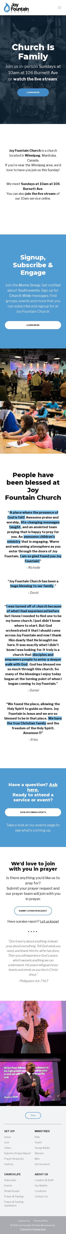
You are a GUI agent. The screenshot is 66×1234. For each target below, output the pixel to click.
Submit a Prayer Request (33, 911)
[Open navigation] (60, 8)
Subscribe (10, 1180)
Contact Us (41, 1196)
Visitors (8, 1164)
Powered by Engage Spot (33, 1229)
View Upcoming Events (33, 812)
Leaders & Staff (44, 1180)
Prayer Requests (14, 1158)
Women (39, 1153)
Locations (40, 1190)
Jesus (7, 1136)
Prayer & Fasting (13, 1196)
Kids (37, 1136)
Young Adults (42, 1147)
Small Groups (12, 1190)
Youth (38, 1142)
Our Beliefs (41, 1185)
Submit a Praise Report (17, 1153)
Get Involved (42, 1164)
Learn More (33, 92)
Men (37, 1158)
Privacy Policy (41, 1220)
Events (8, 1185)
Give (33, 1115)
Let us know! (49, 921)
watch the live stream (35, 79)
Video (7, 1147)
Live (6, 1142)
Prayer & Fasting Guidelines (13, 1203)
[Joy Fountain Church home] (16, 7)
